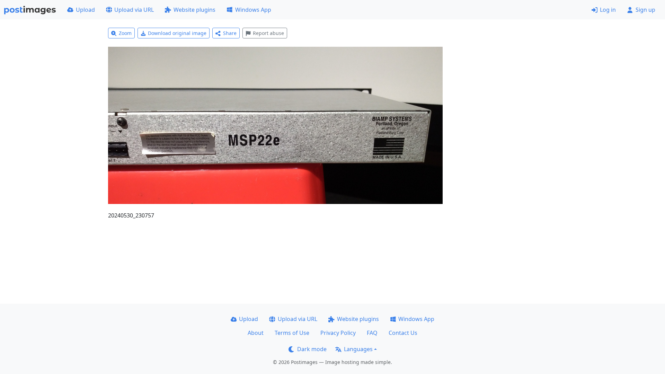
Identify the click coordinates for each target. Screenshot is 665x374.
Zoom (125, 33)
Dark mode (312, 349)
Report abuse (268, 33)
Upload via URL (134, 10)
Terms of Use (292, 333)
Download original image (177, 33)
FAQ (372, 333)
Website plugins (194, 10)
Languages (358, 349)
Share (230, 33)
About (256, 333)
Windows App (253, 10)
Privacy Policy (338, 333)
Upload (85, 10)
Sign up (645, 10)
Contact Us (403, 333)
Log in (608, 10)
